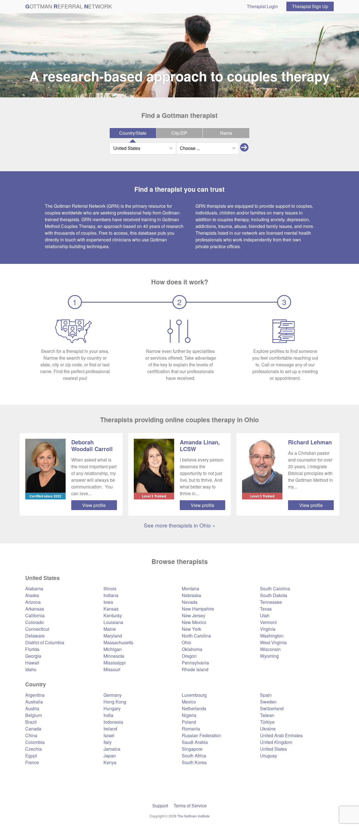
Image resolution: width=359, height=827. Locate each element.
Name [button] (226, 133)
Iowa (108, 602)
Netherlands (194, 708)
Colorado (34, 622)
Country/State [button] (132, 133)
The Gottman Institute (193, 816)
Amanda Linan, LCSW (200, 445)
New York (191, 629)
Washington (272, 635)
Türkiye (267, 722)
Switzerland (272, 708)
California (35, 615)
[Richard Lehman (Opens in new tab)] (262, 466)
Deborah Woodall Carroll (92, 445)
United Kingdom (276, 742)
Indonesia (113, 722)
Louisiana (113, 622)
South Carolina (275, 588)
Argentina (35, 695)
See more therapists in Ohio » (179, 525)
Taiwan (267, 715)
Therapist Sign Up (310, 6)
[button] (244, 148)
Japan (109, 755)
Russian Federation (201, 735)
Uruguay (268, 755)
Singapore (192, 749)
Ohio (186, 642)
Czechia (33, 749)
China (31, 735)
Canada (33, 728)
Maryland (112, 635)
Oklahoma (192, 649)
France (32, 762)
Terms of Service (190, 805)
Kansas (111, 609)
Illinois (109, 588)
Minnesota (113, 656)
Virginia (267, 629)
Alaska (32, 595)
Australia (34, 701)
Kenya (109, 762)
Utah (265, 615)
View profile (94, 505)
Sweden (268, 701)
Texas (266, 609)
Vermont (268, 622)
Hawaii (32, 662)
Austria (32, 708)
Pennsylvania (195, 662)
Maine (109, 629)
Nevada (189, 602)
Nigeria (189, 715)
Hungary (112, 708)
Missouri (111, 669)
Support (160, 805)
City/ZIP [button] (179, 133)
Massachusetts (118, 642)
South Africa (194, 755)
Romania (191, 728)
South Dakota (273, 595)
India (108, 715)
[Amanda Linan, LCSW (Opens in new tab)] (154, 466)
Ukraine (268, 728)
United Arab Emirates (281, 735)
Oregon (189, 656)
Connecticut (37, 629)
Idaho (30, 669)
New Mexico (194, 622)
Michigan (112, 649)
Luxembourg (194, 695)
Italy (107, 742)
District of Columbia (44, 642)
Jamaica (111, 749)
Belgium (33, 715)
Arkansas (34, 609)
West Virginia (273, 642)
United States (273, 749)
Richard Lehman (310, 442)
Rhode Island (195, 669)
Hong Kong (114, 701)
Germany (112, 695)
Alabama (34, 588)
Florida (32, 649)
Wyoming (269, 656)
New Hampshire (198, 609)
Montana (190, 588)
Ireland (110, 728)
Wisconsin (270, 649)
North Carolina (196, 635)
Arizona (33, 602)
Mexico (189, 701)
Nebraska (191, 595)
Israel (108, 735)
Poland (189, 722)
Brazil (31, 722)
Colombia (35, 742)
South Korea (194, 762)
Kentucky (112, 615)
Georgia (33, 656)
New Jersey (193, 615)
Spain (266, 695)
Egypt (31, 755)
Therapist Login (262, 6)
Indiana (110, 595)
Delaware (35, 635)
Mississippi (114, 662)
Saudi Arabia (195, 742)
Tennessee (271, 602)
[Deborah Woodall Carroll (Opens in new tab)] (45, 466)
